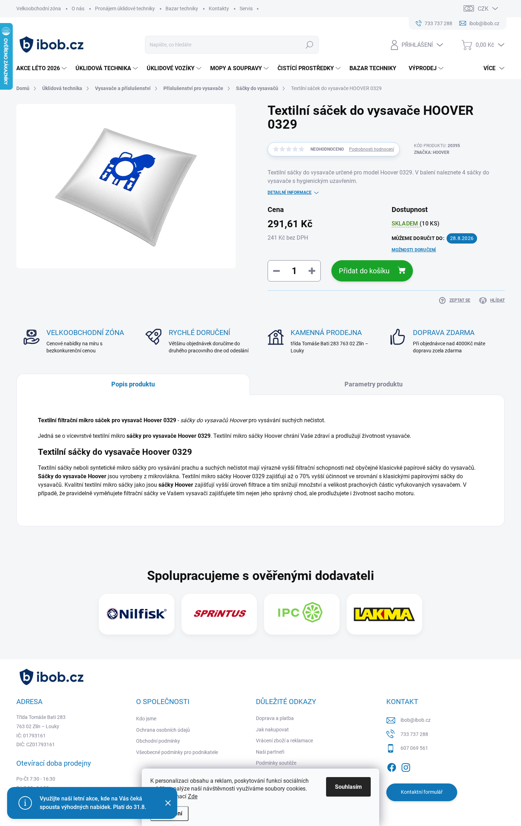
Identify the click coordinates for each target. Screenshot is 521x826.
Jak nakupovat (272, 729)
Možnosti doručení (414, 249)
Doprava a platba (275, 718)
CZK (483, 8)
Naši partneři (270, 752)
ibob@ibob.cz (415, 720)
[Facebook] (391, 766)
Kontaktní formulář (422, 792)
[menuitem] (42, 68)
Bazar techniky (182, 8)
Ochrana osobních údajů (163, 730)
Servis (246, 8)
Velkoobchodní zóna (38, 8)
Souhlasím (348, 786)
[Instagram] (405, 766)
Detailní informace (290, 192)
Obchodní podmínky (158, 741)
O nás (78, 8)
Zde (192, 796)
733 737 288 (414, 734)
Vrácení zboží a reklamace (284, 740)
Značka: (431, 152)
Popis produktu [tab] (133, 384)
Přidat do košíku (364, 271)
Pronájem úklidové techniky (125, 8)
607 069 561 (414, 748)
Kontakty (219, 8)
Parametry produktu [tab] (373, 384)
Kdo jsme (146, 718)
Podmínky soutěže (276, 763)
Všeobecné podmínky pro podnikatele (177, 752)
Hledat (309, 45)
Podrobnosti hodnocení (371, 149)
